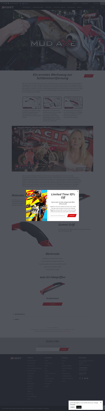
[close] (77, 191)
